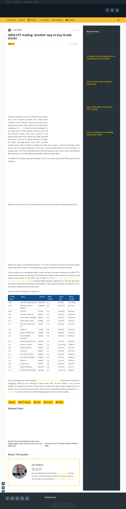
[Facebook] (7, 498)
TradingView (69, 479)
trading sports (62, 473)
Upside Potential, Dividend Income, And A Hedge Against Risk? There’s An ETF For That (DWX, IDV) (25, 443)
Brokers (71, 20)
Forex (22, 20)
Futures (33, 20)
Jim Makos (18, 30)
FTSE (38, 402)
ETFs (12, 44)
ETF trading (25, 402)
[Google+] (12, 498)
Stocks (13, 20)
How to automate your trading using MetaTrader (100, 133)
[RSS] (27, 498)
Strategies (58, 20)
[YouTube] (22, 498)
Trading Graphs (57, 504)
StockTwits (59, 479)
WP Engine (72, 506)
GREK (61, 402)
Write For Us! (18, 2)
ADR (13, 402)
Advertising (27, 2)
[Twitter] (17, 498)
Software (45, 20)
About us (10, 2)
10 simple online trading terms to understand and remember (101, 57)
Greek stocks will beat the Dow (49, 380)
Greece (49, 402)
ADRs (21, 128)
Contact (35, 2)
